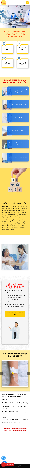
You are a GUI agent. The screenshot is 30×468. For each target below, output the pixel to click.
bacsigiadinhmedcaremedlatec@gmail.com (15, 419)
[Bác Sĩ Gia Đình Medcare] (13, 2)
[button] (27, 2)
